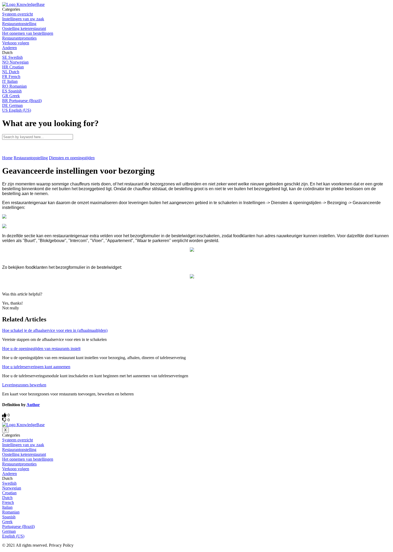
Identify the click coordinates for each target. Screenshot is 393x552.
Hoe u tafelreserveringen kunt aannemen (36, 366)
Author (33, 404)
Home (7, 158)
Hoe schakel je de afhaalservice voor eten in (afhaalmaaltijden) (54, 330)
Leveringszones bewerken (24, 385)
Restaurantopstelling (31, 158)
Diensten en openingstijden (72, 158)
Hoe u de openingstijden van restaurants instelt (41, 348)
